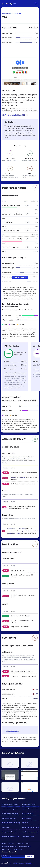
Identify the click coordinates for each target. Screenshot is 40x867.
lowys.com (5, 827)
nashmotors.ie (27, 818)
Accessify (9, 3)
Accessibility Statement (9, 846)
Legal (27, 843)
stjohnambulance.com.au (30, 809)
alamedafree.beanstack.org (10, 823)
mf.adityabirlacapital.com (30, 827)
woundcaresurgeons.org (9, 804)
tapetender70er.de (28, 836)
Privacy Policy (6, 849)
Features (11, 843)
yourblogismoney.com (8, 818)
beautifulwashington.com (10, 836)
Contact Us (19, 843)
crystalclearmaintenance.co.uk (10, 813)
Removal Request (25, 846)
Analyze (29, 856)
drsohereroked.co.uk (29, 804)
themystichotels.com (8, 832)
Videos (3, 843)
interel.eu (25, 823)
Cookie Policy (17, 849)
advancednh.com (27, 813)
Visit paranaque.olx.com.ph (13, 115)
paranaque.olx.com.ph (11, 13)
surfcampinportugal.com (9, 809)
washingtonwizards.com (30, 832)
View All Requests (20, 277)
